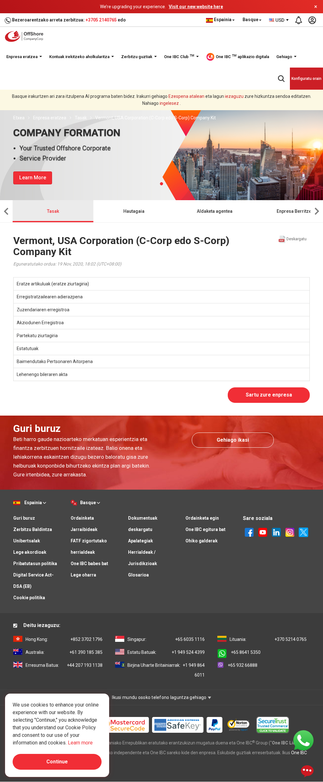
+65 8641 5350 (246, 652)
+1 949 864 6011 (165, 670)
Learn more (80, 743)
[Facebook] (249, 531)
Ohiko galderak (201, 540)
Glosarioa (138, 574)
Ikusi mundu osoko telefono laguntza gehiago (159, 697)
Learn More (32, 178)
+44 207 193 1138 (64, 665)
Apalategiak (140, 540)
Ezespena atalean (186, 96)
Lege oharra (83, 574)
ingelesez (169, 103)
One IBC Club (179, 56)
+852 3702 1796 (64, 639)
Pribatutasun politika (35, 563)
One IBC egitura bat (205, 529)
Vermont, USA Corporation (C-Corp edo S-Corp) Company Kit (155, 117)
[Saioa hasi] (312, 20)
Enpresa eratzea (22, 56)
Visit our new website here (196, 6)
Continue (57, 762)
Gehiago (284, 56)
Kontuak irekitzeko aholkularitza (79, 56)
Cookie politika (29, 597)
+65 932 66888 (242, 665)
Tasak (81, 117)
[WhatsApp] (303, 740)
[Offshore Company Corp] (26, 36)
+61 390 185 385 (64, 652)
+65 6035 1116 (165, 639)
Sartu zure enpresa (269, 395)
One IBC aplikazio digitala (242, 56)
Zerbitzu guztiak (137, 56)
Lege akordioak (29, 552)
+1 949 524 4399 (165, 652)
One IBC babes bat (89, 563)
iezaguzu (234, 96)
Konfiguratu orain (306, 78)
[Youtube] (262, 531)
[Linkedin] (276, 531)
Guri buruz (24, 518)
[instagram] (290, 531)
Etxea (19, 117)
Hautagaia (133, 211)
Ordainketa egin (202, 518)
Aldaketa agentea (214, 211)
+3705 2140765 (101, 19)
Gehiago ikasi (233, 440)
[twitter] (303, 531)
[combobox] (279, 20)
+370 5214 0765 (268, 639)
